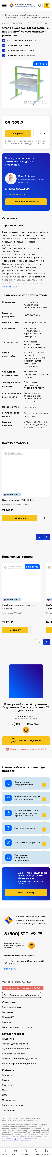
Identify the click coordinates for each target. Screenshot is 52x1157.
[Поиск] (40, 5)
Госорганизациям (11, 1007)
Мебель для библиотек (15, 1043)
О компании (9, 1002)
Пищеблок (8, 1038)
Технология (8, 1110)
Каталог (15, 1154)
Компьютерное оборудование (19, 1063)
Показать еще (9, 286)
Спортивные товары (13, 1053)
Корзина (25, 1154)
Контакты (7, 1012)
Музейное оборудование (16, 1048)
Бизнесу (6, 1022)
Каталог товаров (13, 1033)
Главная (5, 1154)
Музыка (6, 1090)
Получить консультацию (29, 740)
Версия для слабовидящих (24, 995)
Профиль (35, 1154)
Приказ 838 (8, 1017)
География (8, 1085)
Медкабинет (9, 1100)
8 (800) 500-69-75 (17, 189)
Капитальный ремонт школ (17, 1027)
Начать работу (26, 892)
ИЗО (4, 1095)
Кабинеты (8, 1070)
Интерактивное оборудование (19, 1058)
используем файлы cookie (22, 1126)
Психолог (7, 1075)
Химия (5, 1080)
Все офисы (10, 968)
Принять (14, 1141)
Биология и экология (13, 1105)
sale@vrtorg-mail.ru (15, 194)
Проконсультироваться (26, 201)
